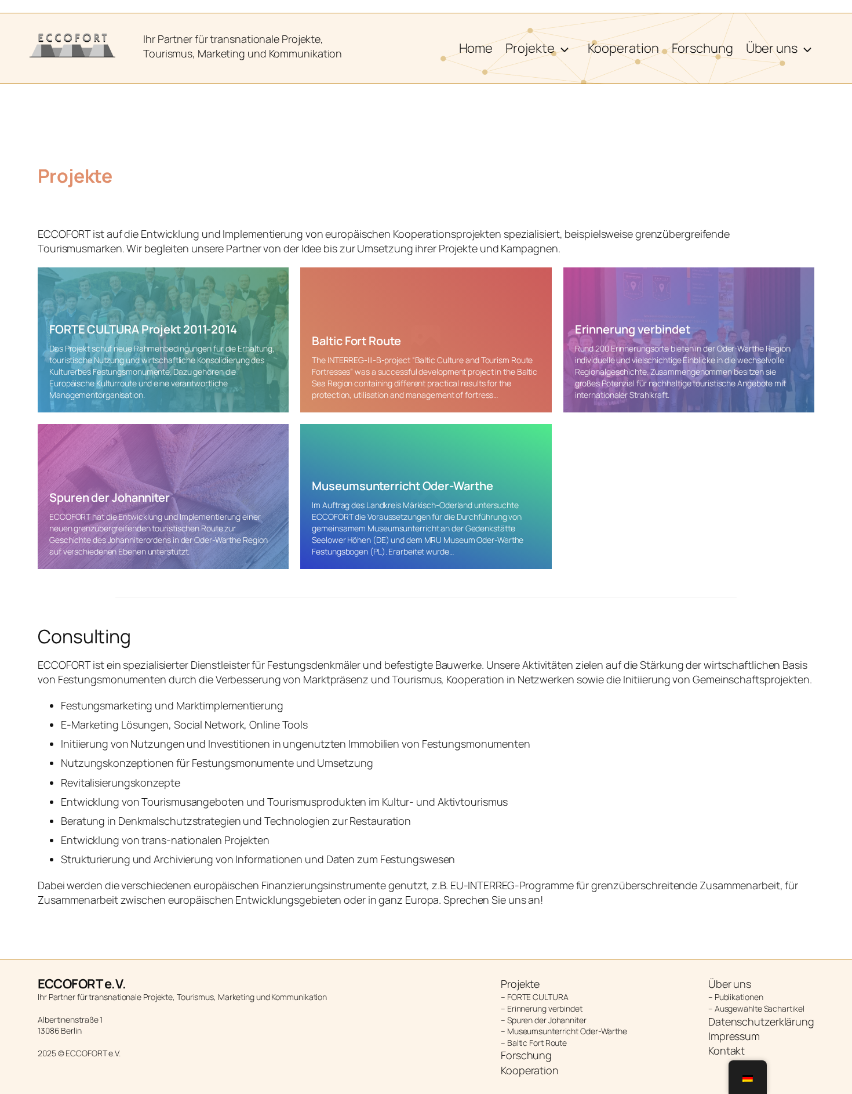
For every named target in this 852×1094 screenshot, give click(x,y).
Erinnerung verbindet (632, 329)
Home (476, 48)
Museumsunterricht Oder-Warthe (402, 486)
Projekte (529, 48)
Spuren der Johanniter (109, 497)
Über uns (772, 48)
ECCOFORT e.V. (82, 983)
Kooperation (623, 48)
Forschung (702, 48)
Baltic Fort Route (356, 341)
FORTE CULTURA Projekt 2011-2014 (143, 329)
